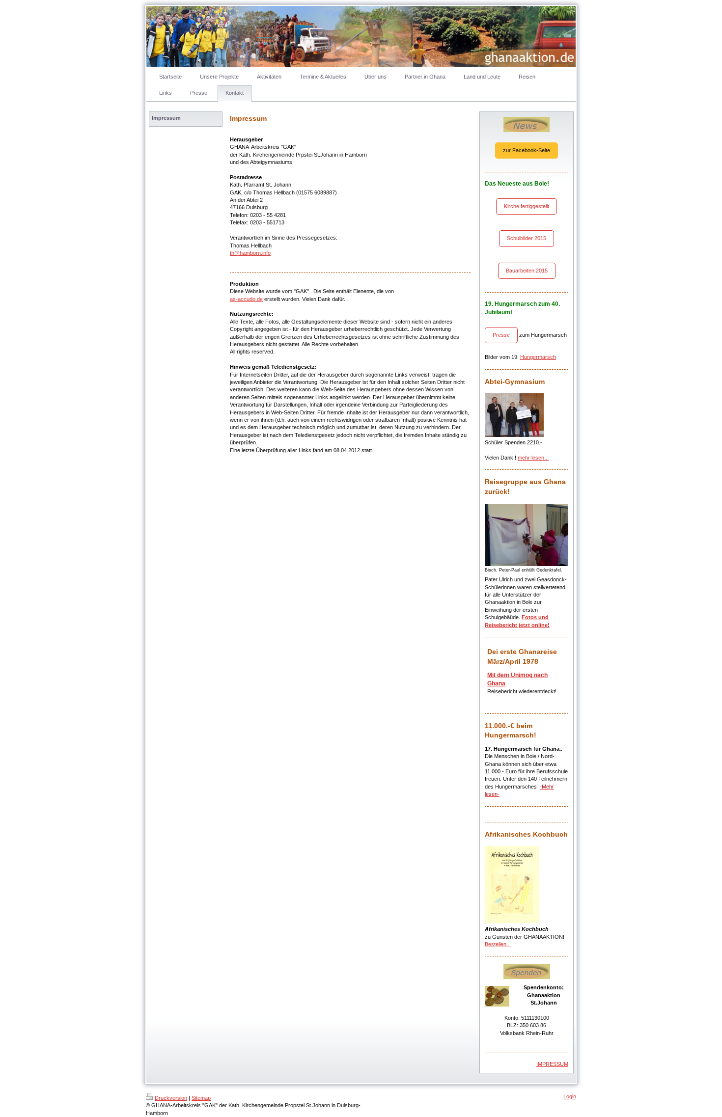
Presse (501, 335)
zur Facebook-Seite (526, 150)
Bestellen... (498, 944)
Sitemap (201, 1098)
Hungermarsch (538, 357)
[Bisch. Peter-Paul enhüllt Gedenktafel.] (526, 535)
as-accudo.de (246, 299)
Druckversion (171, 1098)
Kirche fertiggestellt (526, 206)
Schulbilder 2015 (526, 238)
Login (569, 1096)
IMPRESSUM (552, 1064)
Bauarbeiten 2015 (527, 270)
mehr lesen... (533, 458)
